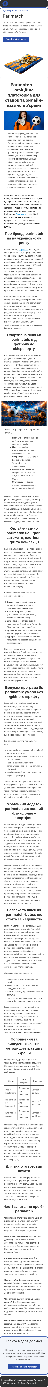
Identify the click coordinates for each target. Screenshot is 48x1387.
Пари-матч (21, 214)
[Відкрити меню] (44, 3)
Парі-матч (23, 249)
